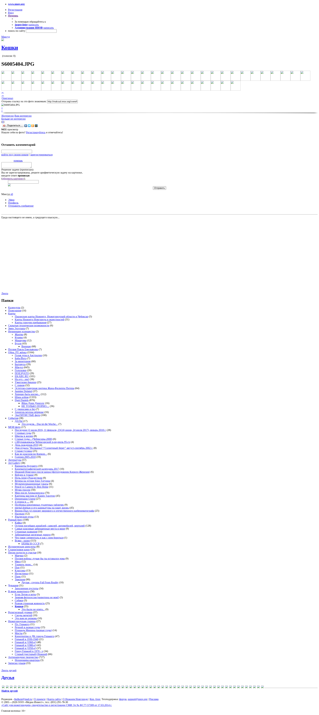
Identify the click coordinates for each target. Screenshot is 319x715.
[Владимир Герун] (170, 687)
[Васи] (162, 687)
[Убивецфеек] (242, 687)
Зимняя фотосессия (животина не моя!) (37, 597)
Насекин (20, 513)
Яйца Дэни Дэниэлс (32, 403)
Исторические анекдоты (22, 546)
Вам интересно (23, 115)
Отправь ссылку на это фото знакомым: (23, 101)
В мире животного (18, 591)
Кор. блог (95, 699)
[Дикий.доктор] (182, 687)
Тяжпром (20, 579)
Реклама (154, 699)
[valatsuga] (142, 687)
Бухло (18, 343)
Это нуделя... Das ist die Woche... (39, 424)
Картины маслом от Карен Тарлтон (35, 495)
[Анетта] (158, 687)
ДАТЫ (19, 421)
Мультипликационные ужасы (31, 483)
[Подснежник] (234, 687)
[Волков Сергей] (174, 687)
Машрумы (20, 340)
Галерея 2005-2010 (25, 457)
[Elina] (35, 687)
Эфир (11, 199)
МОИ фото (14, 427)
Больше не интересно (13, 118)
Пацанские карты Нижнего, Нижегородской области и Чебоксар (51, 316)
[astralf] (19, 687)
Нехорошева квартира (27, 660)
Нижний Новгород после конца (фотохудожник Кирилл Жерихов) (52, 471)
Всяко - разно (22, 540)
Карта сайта (54, 699)
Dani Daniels (22, 400)
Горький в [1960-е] (25, 642)
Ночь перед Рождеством (28, 477)
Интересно (7, 115)
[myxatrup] (99, 687)
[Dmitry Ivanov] (31, 687)
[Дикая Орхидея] (178, 687)
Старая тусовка (23, 451)
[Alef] (11, 687)
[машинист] (218, 687)
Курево (19, 337)
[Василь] (166, 687)
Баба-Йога (20, 358)
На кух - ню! (22, 379)
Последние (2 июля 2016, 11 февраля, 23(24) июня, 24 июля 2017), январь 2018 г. (60, 430)
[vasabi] (146, 687)
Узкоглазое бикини (25, 382)
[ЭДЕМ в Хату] (258, 687)
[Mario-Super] (79, 687)
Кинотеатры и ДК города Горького (34, 636)
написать (33, 24)
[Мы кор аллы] (222, 687)
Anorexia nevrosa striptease (29, 412)
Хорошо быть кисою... (27, 394)
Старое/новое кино (19, 549)
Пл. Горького (22, 624)
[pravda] (122, 687)
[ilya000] (59, 687)
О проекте (40, 699)
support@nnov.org (137, 699)
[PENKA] (114, 687)
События (13, 418)
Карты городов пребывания (30, 322)
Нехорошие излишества (21, 331)
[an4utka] (15, 687)
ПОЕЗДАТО (22, 373)
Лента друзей (8, 670)
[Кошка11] (202, 687)
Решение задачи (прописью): (17, 169)
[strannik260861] (134, 687)
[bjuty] (23, 687)
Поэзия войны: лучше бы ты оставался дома (40, 558)
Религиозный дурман (20, 612)
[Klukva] (71, 687)
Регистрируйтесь (35, 132)
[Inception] (63, 687)
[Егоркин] (194, 687)
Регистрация (15, 9)
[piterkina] (118, 687)
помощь (18, 160)
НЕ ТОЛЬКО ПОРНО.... (35, 406)
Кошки (9, 47)
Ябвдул (19, 367)
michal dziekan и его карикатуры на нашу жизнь (42, 507)
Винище (26, 346)
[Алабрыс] (154, 687)
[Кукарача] (214, 687)
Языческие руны (24, 516)
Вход (11, 12)
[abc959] (7, 687)
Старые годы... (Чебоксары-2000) (33, 439)
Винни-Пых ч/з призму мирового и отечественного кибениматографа (54, 510)
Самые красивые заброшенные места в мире (40, 528)
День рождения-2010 (26, 445)
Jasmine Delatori (23, 391)
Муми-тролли (22, 489)
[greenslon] (51, 687)
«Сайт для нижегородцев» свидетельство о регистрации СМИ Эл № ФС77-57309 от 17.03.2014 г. (56, 705)
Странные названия (26, 531)
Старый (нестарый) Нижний (31, 654)
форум (122, 699)
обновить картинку (13, 178)
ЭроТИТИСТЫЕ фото (27, 415)
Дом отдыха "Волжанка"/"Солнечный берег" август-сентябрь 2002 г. (54, 448)
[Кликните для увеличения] (2, 40)
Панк (18, 576)
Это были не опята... (33, 609)
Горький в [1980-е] (25, 645)
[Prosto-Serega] (126, 687)
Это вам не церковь (26, 618)
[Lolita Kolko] (75, 687)
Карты (11, 313)
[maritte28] (83, 687)
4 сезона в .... (22, 501)
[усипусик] (246, 687)
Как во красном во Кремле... (31, 454)
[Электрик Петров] (262, 687)
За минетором (23, 361)
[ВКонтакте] (26, 126)
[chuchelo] (27, 687)
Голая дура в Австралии (28, 355)
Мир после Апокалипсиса (29, 492)
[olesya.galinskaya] (110, 687)
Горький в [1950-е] (25, 648)
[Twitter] (29, 126)
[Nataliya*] (103, 687)
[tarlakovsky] (138, 687)
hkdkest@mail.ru (23, 699)
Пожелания (14, 310)
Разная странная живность (30, 603)
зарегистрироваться (41, 154)
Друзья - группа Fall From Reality (39, 582)
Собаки (19, 600)
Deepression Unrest (25, 498)
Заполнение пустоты (26, 588)
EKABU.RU (22, 376)
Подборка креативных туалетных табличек (39, 504)
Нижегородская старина (22, 621)
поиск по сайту (16, 30)
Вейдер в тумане (24, 474)
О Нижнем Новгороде (75, 699)
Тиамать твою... (24, 564)
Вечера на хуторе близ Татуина (32, 480)
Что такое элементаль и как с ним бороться (39, 537)
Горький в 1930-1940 (26, 639)
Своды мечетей (23, 615)
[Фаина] (250, 687)
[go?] (47, 687)
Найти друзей (9, 690)
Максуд (5, 36)
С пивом (20, 385)
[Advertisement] (21, 255)
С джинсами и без (25, 409)
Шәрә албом (22, 397)
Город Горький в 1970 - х (29, 651)
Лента (4, 293)
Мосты (19, 633)
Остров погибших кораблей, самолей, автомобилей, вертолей (50, 525)
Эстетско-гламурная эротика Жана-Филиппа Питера (44, 388)
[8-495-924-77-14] (3, 687)
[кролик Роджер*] (210, 687)
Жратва (19, 334)
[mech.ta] (87, 687)
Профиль (13, 202)
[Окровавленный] (230, 687)
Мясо (18, 561)
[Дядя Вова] (190, 687)
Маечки (19, 555)
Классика (20, 570)
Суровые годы (23, 433)
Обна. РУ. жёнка (17, 352)
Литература (14, 460)
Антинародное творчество (23, 657)
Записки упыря (16, 663)
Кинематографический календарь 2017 (37, 468)
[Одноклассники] (33, 126)
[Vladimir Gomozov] (150, 687)
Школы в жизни (24, 436)
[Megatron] (91, 687)
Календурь (14, 307)
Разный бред (15, 519)
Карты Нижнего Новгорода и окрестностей (39, 319)
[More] (95, 687)
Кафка (18, 522)
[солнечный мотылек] (238, 687)
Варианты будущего (26, 465)
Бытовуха (20, 364)
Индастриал (21, 573)
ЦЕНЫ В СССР (30, 543)
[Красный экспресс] (206, 687)
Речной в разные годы (27, 627)
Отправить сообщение (21, 205)
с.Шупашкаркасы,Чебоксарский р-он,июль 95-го (42, 442)
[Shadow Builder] (130, 687)
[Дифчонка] (186, 687)
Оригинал (7, 98)
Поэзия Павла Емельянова (23, 349)
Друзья (7, 677)
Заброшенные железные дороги (33, 534)
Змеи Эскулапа (16, 328)
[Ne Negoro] (107, 687)
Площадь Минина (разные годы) (33, 630)
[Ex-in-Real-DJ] (39, 687)
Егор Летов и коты (25, 594)
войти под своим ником (14, 154)
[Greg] (55, 687)
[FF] (43, 687)
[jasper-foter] (67, 687)
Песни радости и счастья (22, 552)
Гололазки (20, 370)
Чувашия (13, 585)
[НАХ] (226, 687)
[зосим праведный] (198, 687)
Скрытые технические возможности (28, 325)
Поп (17, 567)
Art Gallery (14, 463)
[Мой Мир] (36, 126)
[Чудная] (254, 687)
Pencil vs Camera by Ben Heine (31, 486)
